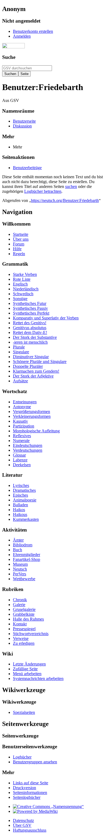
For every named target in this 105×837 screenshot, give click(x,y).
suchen (71, 186)
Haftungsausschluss (29, 830)
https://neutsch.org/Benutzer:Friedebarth (65, 200)
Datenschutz (23, 820)
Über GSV (22, 825)
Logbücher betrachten (42, 191)
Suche (8, 57)
